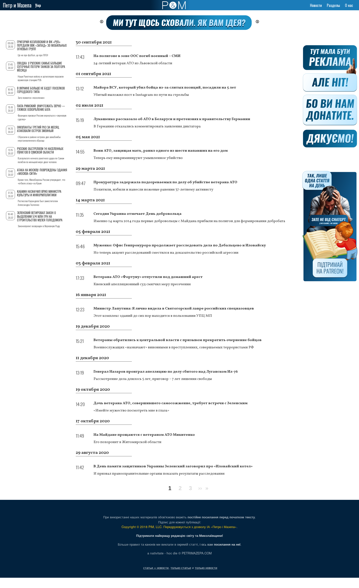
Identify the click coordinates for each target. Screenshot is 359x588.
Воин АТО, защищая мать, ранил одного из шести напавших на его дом (160, 150)
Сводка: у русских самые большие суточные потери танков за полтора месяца (41, 66)
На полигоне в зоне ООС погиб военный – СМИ (136, 56)
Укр (38, 5)
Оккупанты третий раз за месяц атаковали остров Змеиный (38, 129)
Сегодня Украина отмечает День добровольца (137, 213)
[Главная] (174, 5)
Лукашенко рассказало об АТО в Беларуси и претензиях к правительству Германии (171, 119)
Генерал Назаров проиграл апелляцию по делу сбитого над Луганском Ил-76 (165, 371)
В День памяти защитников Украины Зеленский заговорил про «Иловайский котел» (173, 466)
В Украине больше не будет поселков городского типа (41, 90)
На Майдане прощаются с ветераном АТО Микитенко (144, 434)
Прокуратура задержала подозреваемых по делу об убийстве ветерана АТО (165, 182)
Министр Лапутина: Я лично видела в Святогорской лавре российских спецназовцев (173, 308)
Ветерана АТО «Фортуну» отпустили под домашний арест (148, 277)
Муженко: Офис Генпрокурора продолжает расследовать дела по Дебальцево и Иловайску (179, 245)
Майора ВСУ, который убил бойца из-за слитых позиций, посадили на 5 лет (164, 87)
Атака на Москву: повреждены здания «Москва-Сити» (42, 172)
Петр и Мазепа (17, 5)
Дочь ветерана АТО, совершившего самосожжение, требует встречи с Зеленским (170, 403)
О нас (349, 5)
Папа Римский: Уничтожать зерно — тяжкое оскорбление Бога (41, 108)
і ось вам (220, 544)
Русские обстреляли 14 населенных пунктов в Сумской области (40, 150)
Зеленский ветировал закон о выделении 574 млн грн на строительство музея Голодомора (39, 216)
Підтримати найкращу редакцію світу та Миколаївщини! (179, 535)
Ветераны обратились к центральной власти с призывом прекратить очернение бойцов (177, 340)
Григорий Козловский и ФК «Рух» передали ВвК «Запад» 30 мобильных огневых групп (42, 45)
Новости (316, 5)
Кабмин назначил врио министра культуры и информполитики (39, 193)
